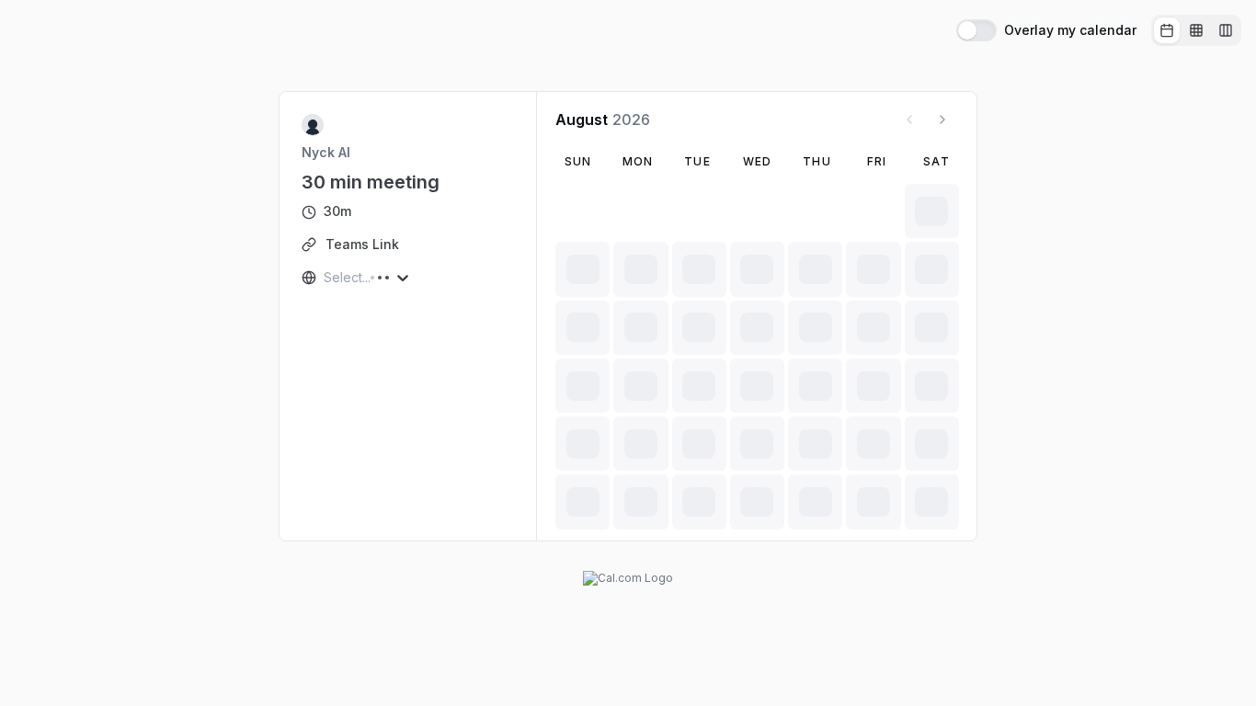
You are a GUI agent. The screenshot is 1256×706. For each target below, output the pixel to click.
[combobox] (325, 278)
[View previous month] (909, 119)
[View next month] (942, 119)
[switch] (976, 30)
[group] (1196, 30)
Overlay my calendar (1070, 30)
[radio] (1167, 30)
